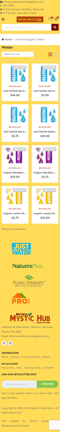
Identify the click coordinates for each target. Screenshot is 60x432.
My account (8, 368)
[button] (56, 19)
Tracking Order (32, 368)
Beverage (15, 86)
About (5, 357)
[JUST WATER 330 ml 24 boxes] (15, 74)
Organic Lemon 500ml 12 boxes (21, 213)
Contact (14, 357)
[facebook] (4, 343)
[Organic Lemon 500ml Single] (45, 196)
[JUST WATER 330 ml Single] (45, 74)
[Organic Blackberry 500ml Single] (15, 155)
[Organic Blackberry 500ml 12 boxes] (45, 155)
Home (8, 39)
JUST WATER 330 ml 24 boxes (19, 91)
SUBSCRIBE (47, 384)
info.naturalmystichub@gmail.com (29, 336)
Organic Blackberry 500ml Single (21, 173)
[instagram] (10, 343)
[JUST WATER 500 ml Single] (15, 114)
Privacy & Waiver (30, 357)
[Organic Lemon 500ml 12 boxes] (15, 196)
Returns (46, 357)
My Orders (48, 368)
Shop (19, 368)
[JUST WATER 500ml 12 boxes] (45, 114)
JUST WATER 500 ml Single (18, 132)
